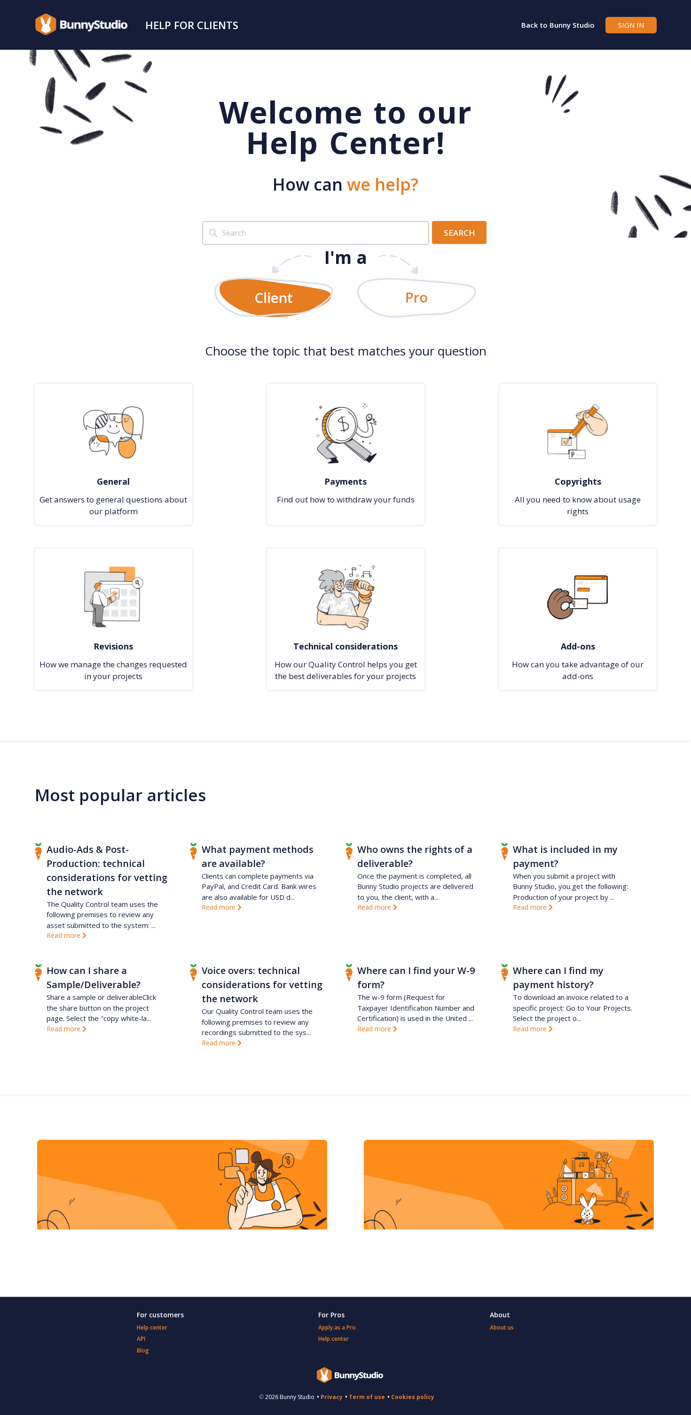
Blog (143, 1350)
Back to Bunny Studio (558, 25)
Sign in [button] (631, 25)
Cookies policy (412, 1397)
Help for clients (191, 25)
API (141, 1339)
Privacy (332, 1397)
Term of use (367, 1397)
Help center (152, 1327)
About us (502, 1327)
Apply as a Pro (337, 1327)
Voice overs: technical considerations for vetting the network (262, 984)
